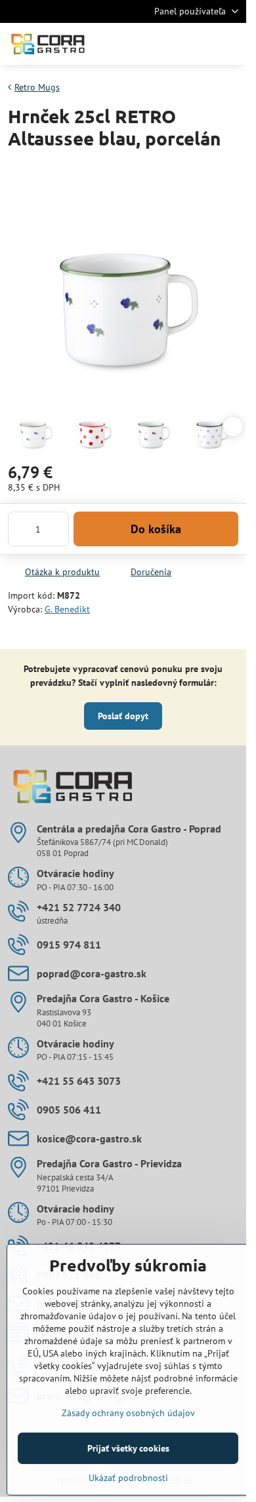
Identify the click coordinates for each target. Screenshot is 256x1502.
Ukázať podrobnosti (128, 1478)
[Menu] (230, 44)
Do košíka (156, 528)
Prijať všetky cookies (128, 1448)
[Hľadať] (167, 44)
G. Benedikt (67, 609)
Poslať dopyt (123, 716)
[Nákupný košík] (199, 44)
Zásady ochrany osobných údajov (128, 1413)
